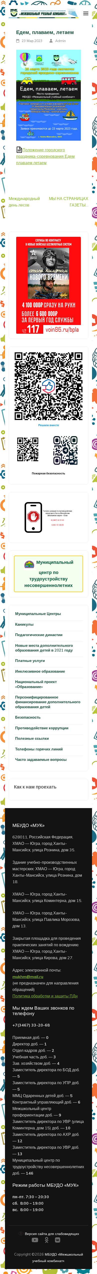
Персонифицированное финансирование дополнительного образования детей (47, 702)
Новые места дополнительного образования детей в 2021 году (44, 648)
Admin (60, 41)
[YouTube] (35, 1240)
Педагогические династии (38, 634)
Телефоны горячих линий (39, 749)
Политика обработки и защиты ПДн (45, 995)
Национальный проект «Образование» (36, 684)
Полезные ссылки (32, 738)
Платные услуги (30, 660)
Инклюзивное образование (40, 671)
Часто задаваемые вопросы (41, 759)
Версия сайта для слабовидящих (51, 1233)
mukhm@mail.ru (27, 976)
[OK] (46, 1240)
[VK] (57, 1240)
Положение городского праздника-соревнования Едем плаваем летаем (45, 156)
